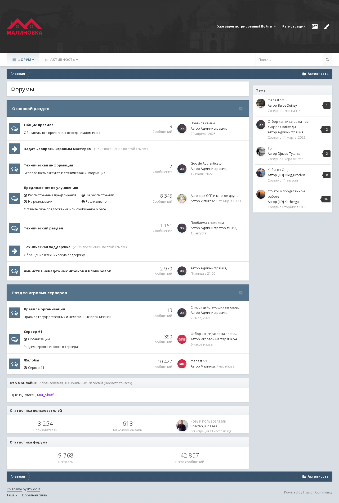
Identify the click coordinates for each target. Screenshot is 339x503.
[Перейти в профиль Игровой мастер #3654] (181, 339)
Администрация (213, 128)
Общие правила (38, 125)
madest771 (199, 361)
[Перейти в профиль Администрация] (181, 128)
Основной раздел (30, 108)
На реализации (40, 201)
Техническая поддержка (47, 246)
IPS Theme (14, 489)
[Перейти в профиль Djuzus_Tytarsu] (260, 151)
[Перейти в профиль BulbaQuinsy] (260, 103)
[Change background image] (315, 26)
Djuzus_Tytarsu (23, 394)
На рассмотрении (100, 195)
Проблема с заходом (207, 222)
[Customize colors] (326, 26)
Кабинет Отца (278, 169)
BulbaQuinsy (287, 105)
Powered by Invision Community (308, 492)
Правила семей (203, 123)
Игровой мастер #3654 (219, 339)
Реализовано (96, 201)
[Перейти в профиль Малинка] (181, 363)
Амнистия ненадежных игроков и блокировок (67, 271)
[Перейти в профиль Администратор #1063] (181, 228)
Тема (11, 495)
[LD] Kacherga (288, 202)
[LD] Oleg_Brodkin (291, 175)
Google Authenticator (207, 163)
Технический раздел (43, 228)
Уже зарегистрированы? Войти (245, 26)
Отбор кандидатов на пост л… (214, 334)
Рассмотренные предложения (52, 195)
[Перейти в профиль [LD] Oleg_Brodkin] (260, 172)
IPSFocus (33, 489)
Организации (39, 339)
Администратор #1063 (218, 228)
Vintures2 (208, 201)
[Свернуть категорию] (240, 108)
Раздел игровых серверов (39, 292)
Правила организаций (44, 309)
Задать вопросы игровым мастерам (58, 148)
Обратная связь (34, 495)
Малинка (208, 366)
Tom (271, 148)
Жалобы (31, 360)
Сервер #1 (33, 331)
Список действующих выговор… (215, 307)
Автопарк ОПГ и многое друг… (214, 195)
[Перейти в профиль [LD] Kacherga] (260, 194)
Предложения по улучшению (51, 187)
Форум (24, 59)
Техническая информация (48, 165)
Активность (62, 59)
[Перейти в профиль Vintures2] (181, 198)
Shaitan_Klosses (203, 426)
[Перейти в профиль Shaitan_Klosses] (182, 425)
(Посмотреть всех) (118, 383)
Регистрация (294, 26)
